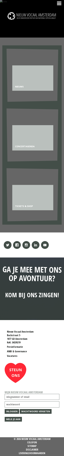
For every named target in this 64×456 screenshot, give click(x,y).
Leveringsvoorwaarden (32, 453)
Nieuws (19, 86)
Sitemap (32, 446)
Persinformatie (15, 347)
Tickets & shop (24, 206)
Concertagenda (25, 146)
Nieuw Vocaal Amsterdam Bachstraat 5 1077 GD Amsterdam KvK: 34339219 (20, 337)
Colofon (32, 442)
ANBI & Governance (17, 351)
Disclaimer (32, 449)
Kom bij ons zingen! (32, 281)
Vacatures (12, 356)
